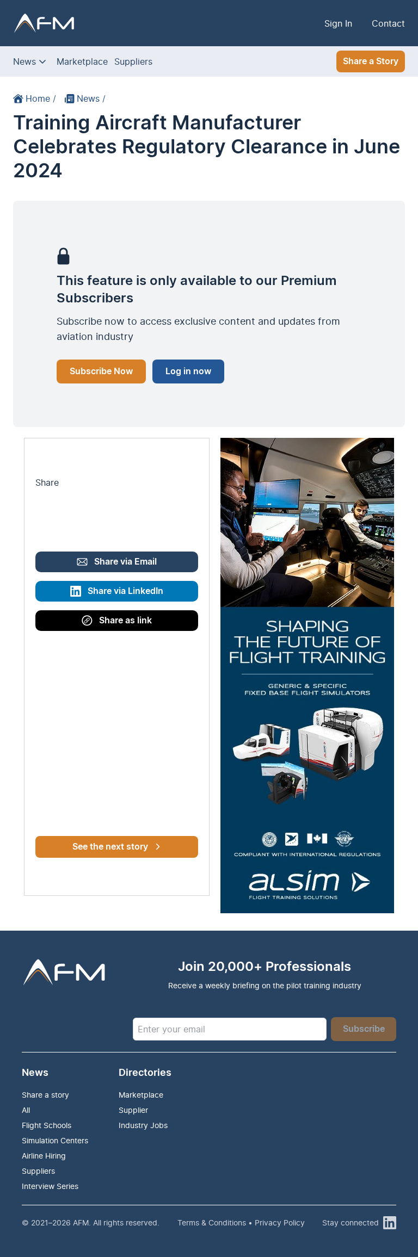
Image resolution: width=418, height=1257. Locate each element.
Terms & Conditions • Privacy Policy (241, 1222)
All (26, 1109)
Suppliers (133, 61)
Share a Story (370, 61)
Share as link (125, 620)
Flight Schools (46, 1125)
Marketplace (82, 61)
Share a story (45, 1094)
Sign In (338, 23)
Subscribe (364, 1029)
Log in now (188, 371)
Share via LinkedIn (125, 591)
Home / (41, 98)
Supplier (133, 1109)
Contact (388, 23)
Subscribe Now (101, 371)
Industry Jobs (143, 1125)
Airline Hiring (44, 1155)
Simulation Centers (55, 1140)
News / (91, 98)
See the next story (110, 847)
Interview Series (50, 1186)
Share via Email (125, 562)
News (24, 61)
